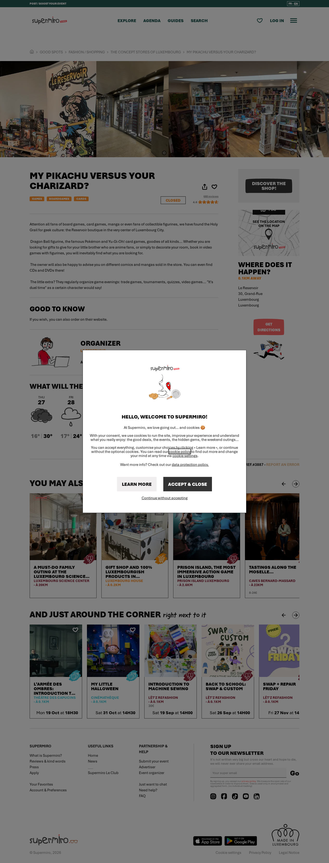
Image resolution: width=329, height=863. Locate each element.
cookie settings (184, 456)
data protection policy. (190, 464)
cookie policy (180, 451)
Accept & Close (187, 484)
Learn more (137, 484)
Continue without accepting (165, 497)
